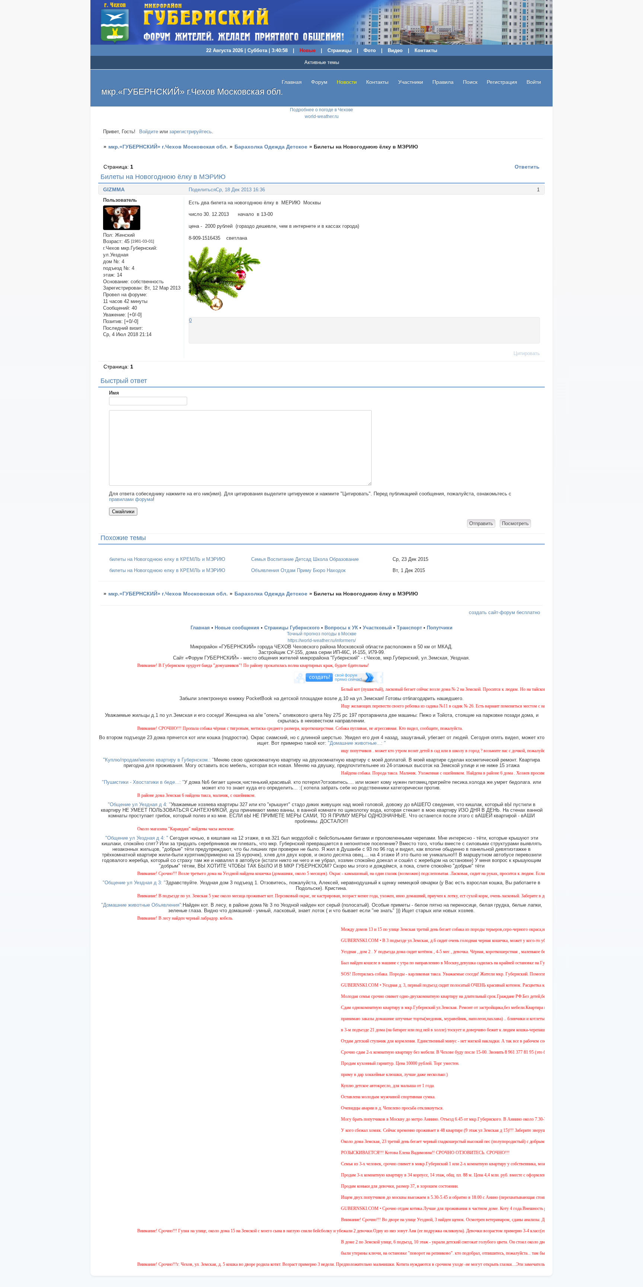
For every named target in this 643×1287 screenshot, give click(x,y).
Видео (395, 50)
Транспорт (409, 627)
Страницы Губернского (292, 627)
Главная (292, 82)
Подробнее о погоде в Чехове (321, 109)
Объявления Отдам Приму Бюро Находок (298, 570)
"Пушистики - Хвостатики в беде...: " (143, 782)
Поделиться (202, 189)
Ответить (527, 167)
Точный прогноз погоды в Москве (321, 633)
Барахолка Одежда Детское (270, 147)
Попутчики (439, 627)
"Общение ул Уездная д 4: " (139, 804)
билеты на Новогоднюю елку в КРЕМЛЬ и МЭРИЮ (167, 559)
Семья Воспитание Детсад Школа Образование (305, 559)
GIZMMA (114, 189)
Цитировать (527, 353)
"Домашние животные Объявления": (142, 905)
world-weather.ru (322, 116)
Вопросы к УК (341, 627)
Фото (370, 50)
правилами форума (131, 499)
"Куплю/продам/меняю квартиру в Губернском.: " (158, 760)
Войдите (148, 131)
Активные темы (321, 62)
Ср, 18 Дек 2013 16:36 (240, 189)
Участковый (377, 627)
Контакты (426, 50)
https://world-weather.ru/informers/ (322, 640)
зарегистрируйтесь (190, 131)
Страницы (339, 50)
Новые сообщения (237, 627)
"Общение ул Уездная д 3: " (134, 882)
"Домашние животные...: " (357, 743)
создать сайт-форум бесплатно (504, 612)
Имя (114, 393)
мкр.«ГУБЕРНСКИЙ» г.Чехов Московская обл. (168, 147)
